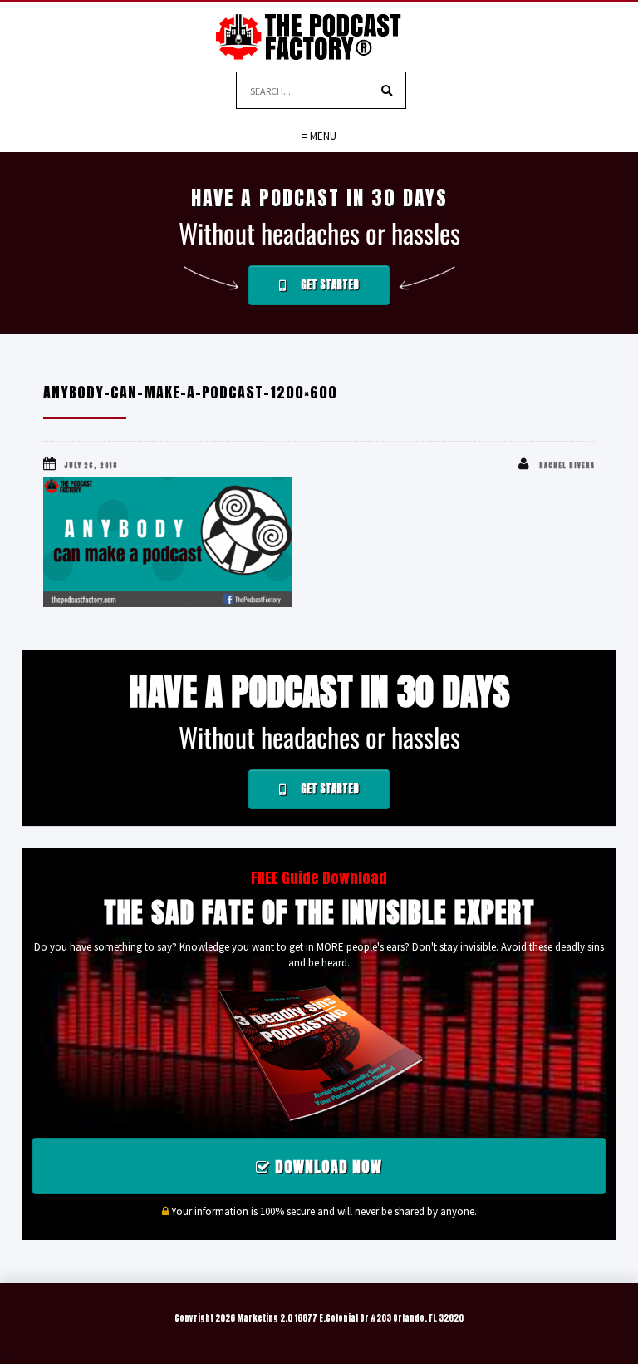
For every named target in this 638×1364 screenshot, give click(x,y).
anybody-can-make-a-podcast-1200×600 (190, 392)
